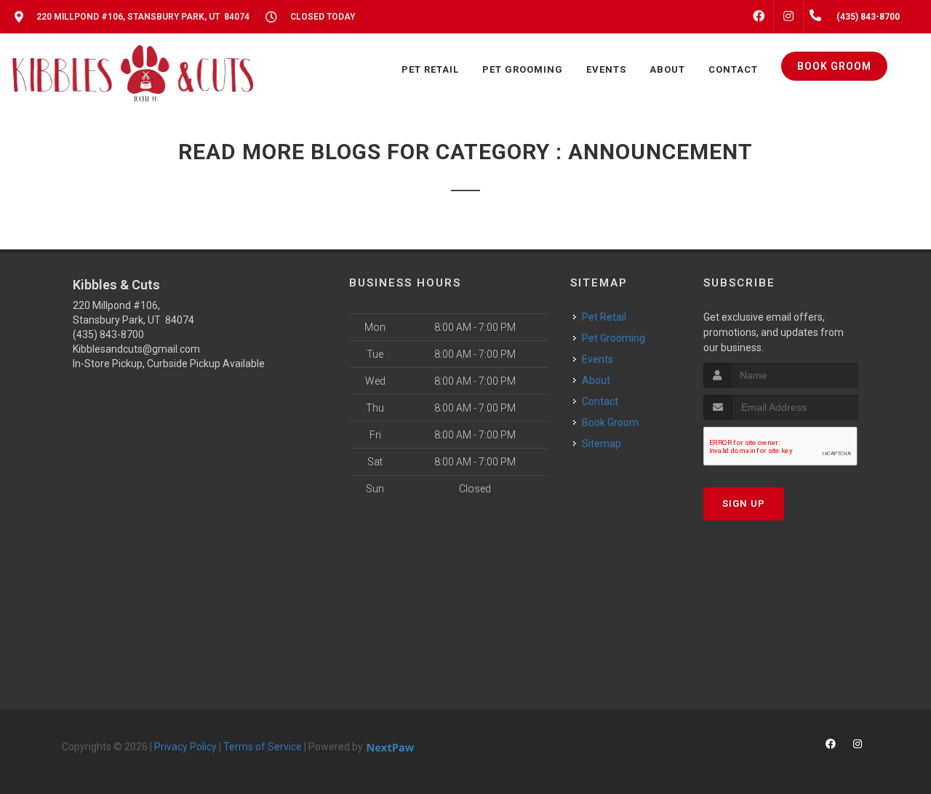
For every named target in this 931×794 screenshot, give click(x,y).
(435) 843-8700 (108, 334)
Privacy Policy (185, 747)
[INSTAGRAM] (788, 16)
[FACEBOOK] (758, 16)
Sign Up (743, 503)
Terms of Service (262, 747)
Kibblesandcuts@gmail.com (136, 349)
